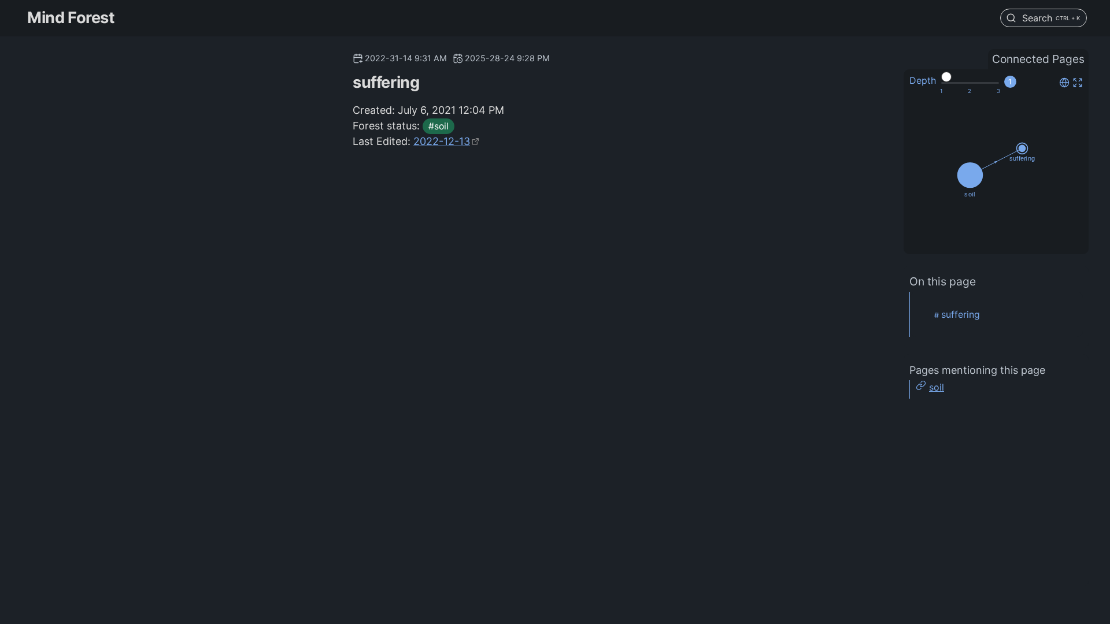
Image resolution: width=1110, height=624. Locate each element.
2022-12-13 (441, 141)
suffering (960, 314)
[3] (998, 91)
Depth (922, 80)
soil (936, 387)
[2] (969, 91)
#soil (438, 126)
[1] (941, 91)
